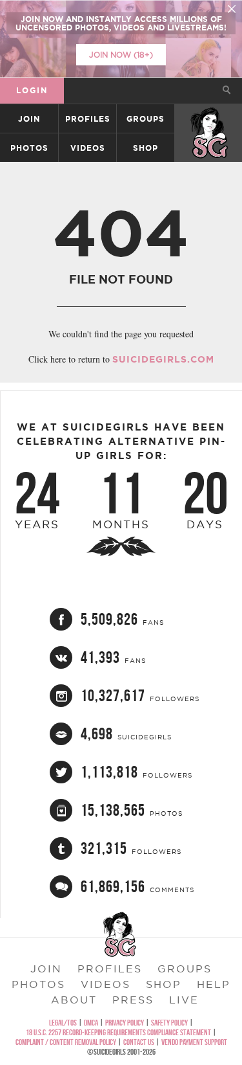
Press (133, 999)
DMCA (91, 1022)
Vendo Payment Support (194, 1042)
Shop (145, 148)
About (74, 999)
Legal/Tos (63, 1022)
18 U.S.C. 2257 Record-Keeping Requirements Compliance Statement (118, 1032)
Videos (87, 148)
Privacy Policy (124, 1022)
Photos (29, 148)
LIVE (184, 999)
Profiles (87, 119)
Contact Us (138, 1042)
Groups (145, 119)
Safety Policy (169, 1022)
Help (213, 984)
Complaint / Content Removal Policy (65, 1042)
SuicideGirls (209, 119)
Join (29, 119)
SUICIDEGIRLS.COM (163, 359)
